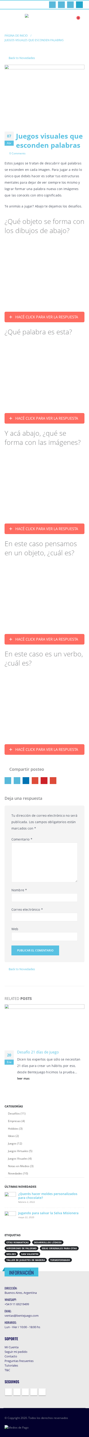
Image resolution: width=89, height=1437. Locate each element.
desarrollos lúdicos (48, 1242)
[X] (61, 4)
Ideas (11, 1136)
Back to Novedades (21, 58)
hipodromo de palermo (21, 1248)
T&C (7, 1370)
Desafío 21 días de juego (38, 1052)
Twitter (17, 780)
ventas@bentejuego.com (22, 1315)
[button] (8, 20)
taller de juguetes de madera (25, 1260)
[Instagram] (79, 4)
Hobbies (13, 1129)
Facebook (8, 780)
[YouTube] (70, 4)
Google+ (35, 780)
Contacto (11, 1356)
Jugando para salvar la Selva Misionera (48, 1213)
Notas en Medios (18, 1166)
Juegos (12, 1143)
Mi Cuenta (11, 1347)
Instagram (33, 1392)
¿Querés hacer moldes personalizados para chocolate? (47, 1196)
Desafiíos (14, 1113)
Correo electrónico (27, 909)
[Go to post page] (44, 1024)
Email (53, 780)
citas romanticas (17, 1242)
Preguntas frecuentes (19, 1361)
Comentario (21, 839)
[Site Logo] (44, 20)
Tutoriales (11, 1365)
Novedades (15, 1173)
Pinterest (44, 780)
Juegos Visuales (18, 1158)
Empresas (14, 1121)
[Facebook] (52, 4)
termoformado (60, 1260)
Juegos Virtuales (18, 1151)
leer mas (23, 1078)
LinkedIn (26, 780)
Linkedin (42, 1392)
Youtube (25, 1392)
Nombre (19, 890)
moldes (11, 1254)
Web (14, 929)
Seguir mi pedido (16, 1352)
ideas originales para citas (59, 1248)
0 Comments (17, 153)
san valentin (29, 1254)
